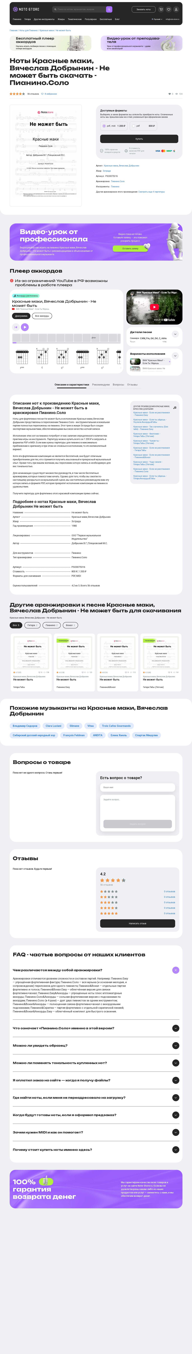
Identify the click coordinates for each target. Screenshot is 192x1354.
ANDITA (97, 735)
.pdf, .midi (111, 126)
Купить (139, 139)
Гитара (27, 19)
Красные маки (111, 165)
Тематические (75, 19)
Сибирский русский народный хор (34, 735)
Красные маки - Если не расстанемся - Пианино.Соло (151, 470)
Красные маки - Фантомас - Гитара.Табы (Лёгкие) (146, 434)
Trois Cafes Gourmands (116, 725)
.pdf (138, 126)
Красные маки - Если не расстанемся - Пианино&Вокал (151, 456)
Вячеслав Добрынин (129, 165)
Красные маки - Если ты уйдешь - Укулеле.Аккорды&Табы (150, 420)
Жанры (61, 19)
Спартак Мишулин (146, 735)
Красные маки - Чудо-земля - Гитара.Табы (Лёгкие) (147, 463)
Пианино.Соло (118, 181)
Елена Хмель (119, 735)
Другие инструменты (44, 19)
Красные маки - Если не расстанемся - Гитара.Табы (151, 449)
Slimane (74, 725)
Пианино (17, 19)
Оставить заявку (130, 248)
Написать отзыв (137, 923)
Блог (117, 19)
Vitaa (91, 725)
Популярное (91, 19)
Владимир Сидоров (25, 725)
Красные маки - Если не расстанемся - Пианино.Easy (151, 413)
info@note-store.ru (172, 19)
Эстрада (107, 171)
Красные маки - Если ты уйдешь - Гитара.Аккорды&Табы (150, 477)
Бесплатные (106, 19)
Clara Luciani (53, 725)
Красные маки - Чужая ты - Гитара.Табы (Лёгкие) (146, 442)
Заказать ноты (144, 9)
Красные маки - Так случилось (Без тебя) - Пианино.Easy (150, 427)
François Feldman (74, 735)
